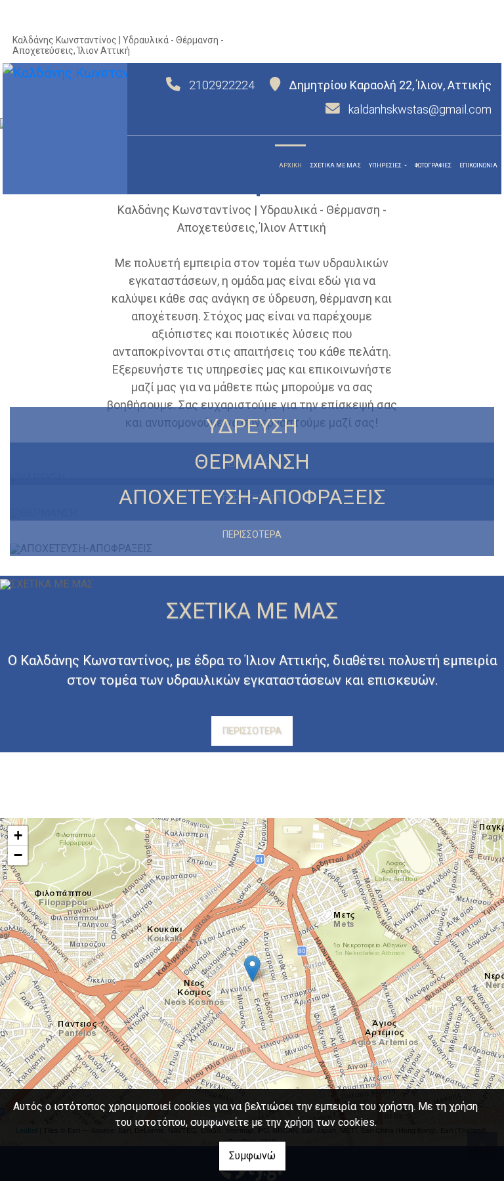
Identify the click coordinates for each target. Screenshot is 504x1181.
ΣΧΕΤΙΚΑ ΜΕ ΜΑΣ (335, 165)
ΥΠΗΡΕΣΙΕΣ (386, 165)
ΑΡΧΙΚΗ (290, 165)
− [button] (18, 855)
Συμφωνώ (252, 1155)
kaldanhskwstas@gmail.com (420, 109)
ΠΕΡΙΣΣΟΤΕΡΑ (252, 534)
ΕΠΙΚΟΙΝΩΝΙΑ (478, 165)
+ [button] (18, 835)
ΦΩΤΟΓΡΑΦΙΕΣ (433, 165)
